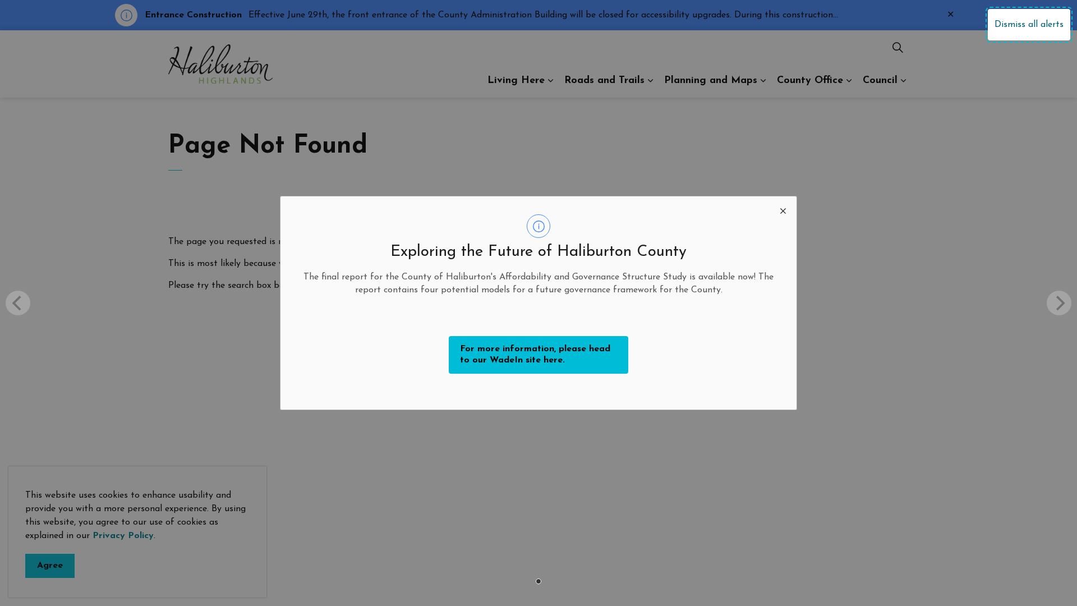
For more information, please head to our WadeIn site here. (535, 355)
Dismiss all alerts (1029, 24)
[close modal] (783, 209)
